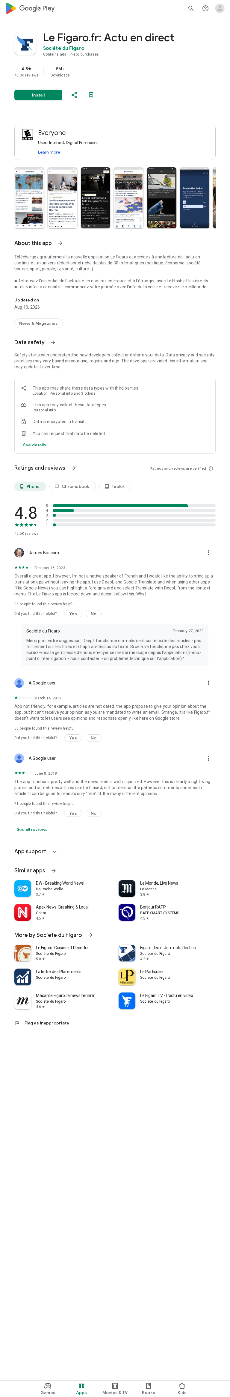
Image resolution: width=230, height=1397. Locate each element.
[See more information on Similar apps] (53, 870)
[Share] (74, 95)
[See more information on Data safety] (53, 342)
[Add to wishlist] (91, 95)
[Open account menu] (220, 8)
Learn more (49, 152)
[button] (29, 197)
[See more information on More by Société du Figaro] (90, 935)
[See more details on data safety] (35, 445)
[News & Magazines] (38, 323)
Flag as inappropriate (41, 1023)
